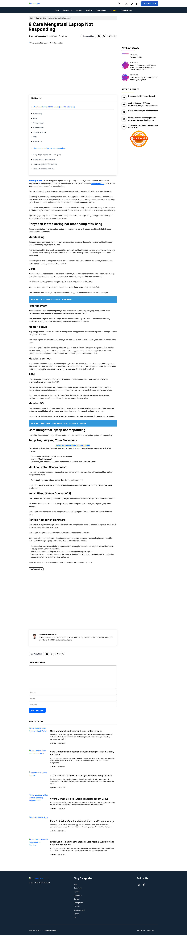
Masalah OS (37, 141)
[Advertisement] (73, 597)
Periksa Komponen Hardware (43, 169)
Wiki (75, 917)
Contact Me (141, 930)
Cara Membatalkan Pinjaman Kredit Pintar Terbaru (76, 731)
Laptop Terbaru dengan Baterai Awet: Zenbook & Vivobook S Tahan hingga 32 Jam (143, 67)
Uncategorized (79, 910)
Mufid (54, 743)
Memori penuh (38, 127)
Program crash (38, 123)
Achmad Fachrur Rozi (39, 36)
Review (89, 10)
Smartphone (101, 10)
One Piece (78, 895)
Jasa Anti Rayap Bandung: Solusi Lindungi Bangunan (143, 78)
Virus (35, 118)
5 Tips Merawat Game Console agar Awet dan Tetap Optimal (81, 775)
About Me (150, 930)
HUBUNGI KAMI (150, 4)
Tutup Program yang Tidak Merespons (47, 155)
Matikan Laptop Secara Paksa (44, 159)
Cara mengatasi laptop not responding (49, 148)
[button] (119, 3)
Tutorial (113, 10)
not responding (97, 183)
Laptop (79, 10)
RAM (35, 137)
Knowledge (67, 10)
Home (32, 18)
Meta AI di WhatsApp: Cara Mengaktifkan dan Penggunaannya (82, 821)
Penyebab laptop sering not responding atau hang (54, 107)
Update (76, 914)
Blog (57, 10)
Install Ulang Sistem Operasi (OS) (45, 164)
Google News (126, 10)
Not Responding (36, 569)
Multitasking (37, 113)
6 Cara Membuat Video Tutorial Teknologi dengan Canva (79, 798)
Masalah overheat (39, 132)
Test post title (136, 57)
